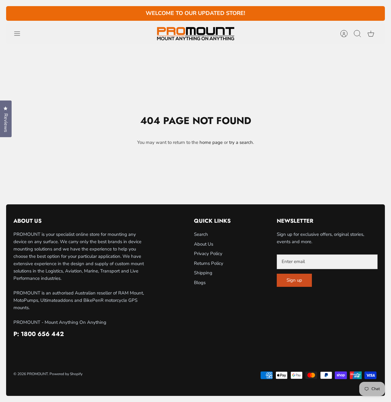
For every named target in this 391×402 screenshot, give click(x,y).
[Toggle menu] (20, 33)
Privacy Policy (208, 253)
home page (211, 142)
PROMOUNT (37, 373)
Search (201, 234)
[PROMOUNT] (195, 33)
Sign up (294, 280)
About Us (203, 244)
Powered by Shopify (65, 373)
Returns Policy (208, 263)
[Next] (280, 13)
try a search (241, 142)
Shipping (203, 273)
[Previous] (110, 13)
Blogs (200, 283)
